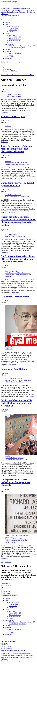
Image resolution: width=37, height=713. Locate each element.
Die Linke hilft (9, 44)
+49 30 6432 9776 (6, 647)
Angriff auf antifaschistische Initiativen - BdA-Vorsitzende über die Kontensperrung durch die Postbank (18, 221)
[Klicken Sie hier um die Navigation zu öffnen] (1, 19)
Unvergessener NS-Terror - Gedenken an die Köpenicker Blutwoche (15, 482)
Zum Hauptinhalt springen (9, 1)
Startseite (7, 22)
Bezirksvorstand (14, 26)
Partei (6, 24)
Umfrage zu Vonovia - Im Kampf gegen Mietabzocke (17, 184)
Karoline (11, 57)
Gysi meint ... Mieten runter (15, 296)
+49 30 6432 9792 (6, 648)
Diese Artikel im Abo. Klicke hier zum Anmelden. (17, 75)
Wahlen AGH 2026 (15, 37)
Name (3, 587)
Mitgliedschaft (13, 28)
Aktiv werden (13, 30)
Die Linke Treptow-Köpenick (10, 15)
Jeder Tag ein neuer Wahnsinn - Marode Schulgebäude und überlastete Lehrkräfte (17, 149)
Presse (11, 42)
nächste (8, 562)
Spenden (7, 49)
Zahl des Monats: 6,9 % (13, 116)
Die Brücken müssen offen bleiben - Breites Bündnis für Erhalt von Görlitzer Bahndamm (18, 259)
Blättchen (8, 51)
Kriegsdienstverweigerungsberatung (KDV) (22, 46)
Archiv (11, 55)
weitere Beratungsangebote (17, 48)
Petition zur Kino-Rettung (14, 369)
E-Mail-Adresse (6, 583)
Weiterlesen (4, 112)
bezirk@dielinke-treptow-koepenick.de (13, 650)
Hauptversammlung (15, 40)
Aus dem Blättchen (15, 53)
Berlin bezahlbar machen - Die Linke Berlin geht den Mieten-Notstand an (16, 403)
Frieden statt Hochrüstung (14, 85)
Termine (11, 31)
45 (5, 562)
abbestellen (6, 593)
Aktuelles (12, 35)
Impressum (8, 58)
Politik (7, 33)
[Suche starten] (20, 62)
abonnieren (6, 591)
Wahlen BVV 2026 (15, 39)
